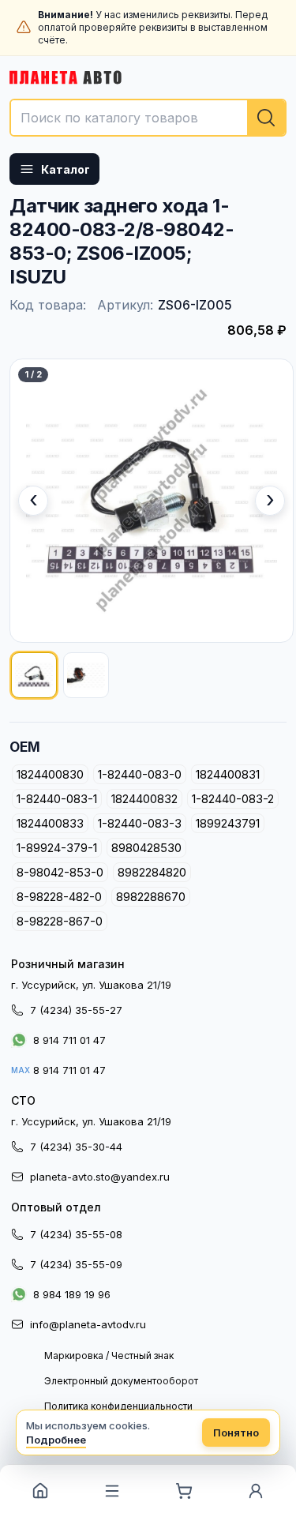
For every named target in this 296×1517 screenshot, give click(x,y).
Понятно (236, 1432)
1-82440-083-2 (233, 798)
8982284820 (152, 872)
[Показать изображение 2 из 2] (86, 675)
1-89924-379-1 (57, 847)
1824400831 (228, 774)
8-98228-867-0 (60, 921)
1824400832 (144, 798)
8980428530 (146, 847)
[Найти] (266, 117)
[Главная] (40, 1490)
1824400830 (50, 774)
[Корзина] (184, 1490)
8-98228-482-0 (59, 896)
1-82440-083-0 (140, 774)
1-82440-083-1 (57, 798)
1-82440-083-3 (140, 823)
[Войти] (256, 1490)
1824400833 (50, 823)
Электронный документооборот (121, 1381)
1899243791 (228, 823)
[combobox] (148, 117)
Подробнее (56, 1439)
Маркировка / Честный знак (109, 1355)
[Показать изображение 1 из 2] (34, 675)
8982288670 (150, 896)
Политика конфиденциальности (118, 1406)
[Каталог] (112, 1490)
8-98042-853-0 (60, 872)
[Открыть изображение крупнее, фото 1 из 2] (151, 500)
